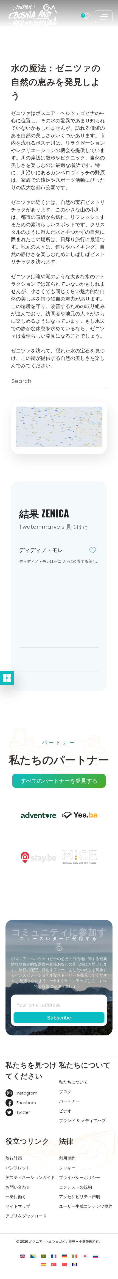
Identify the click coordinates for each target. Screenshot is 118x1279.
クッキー (67, 1168)
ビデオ (65, 1111)
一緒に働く (15, 1197)
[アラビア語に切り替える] (43, 1256)
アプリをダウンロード (26, 1216)
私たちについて (73, 1082)
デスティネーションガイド (30, 1177)
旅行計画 (13, 1158)
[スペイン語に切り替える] (43, 1265)
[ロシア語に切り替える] (95, 1256)
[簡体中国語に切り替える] (64, 1265)
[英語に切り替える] (22, 1256)
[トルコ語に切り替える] (54, 1265)
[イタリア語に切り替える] (74, 1256)
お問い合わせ (17, 1187)
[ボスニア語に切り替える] (33, 1256)
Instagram (26, 1093)
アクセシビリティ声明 (79, 1197)
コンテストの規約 (75, 1187)
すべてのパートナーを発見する (59, 781)
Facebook (26, 1103)
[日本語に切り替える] (85, 1256)
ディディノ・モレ (41, 550)
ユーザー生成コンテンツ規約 (86, 1206)
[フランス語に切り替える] (54, 1256)
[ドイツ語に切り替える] (64, 1256)
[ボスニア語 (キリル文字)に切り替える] (74, 1265)
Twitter (23, 1112)
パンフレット (17, 1168)
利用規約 (67, 1158)
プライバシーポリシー (79, 1177)
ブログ (65, 1092)
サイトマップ (17, 1206)
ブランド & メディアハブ (82, 1120)
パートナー (69, 1101)
